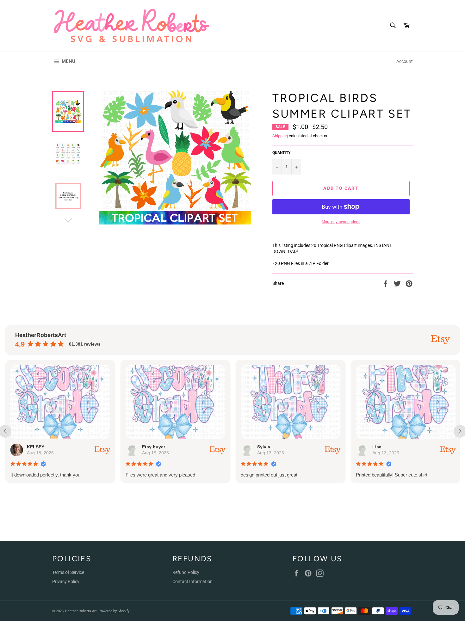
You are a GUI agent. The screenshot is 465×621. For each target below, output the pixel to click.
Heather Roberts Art (81, 611)
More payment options (341, 222)
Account (404, 61)
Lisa (376, 446)
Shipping (280, 135)
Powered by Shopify (114, 611)
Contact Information (192, 581)
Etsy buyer (153, 446)
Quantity (281, 153)
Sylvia (263, 446)
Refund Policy (185, 572)
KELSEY (35, 446)
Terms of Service (68, 572)
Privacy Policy (65, 581)
